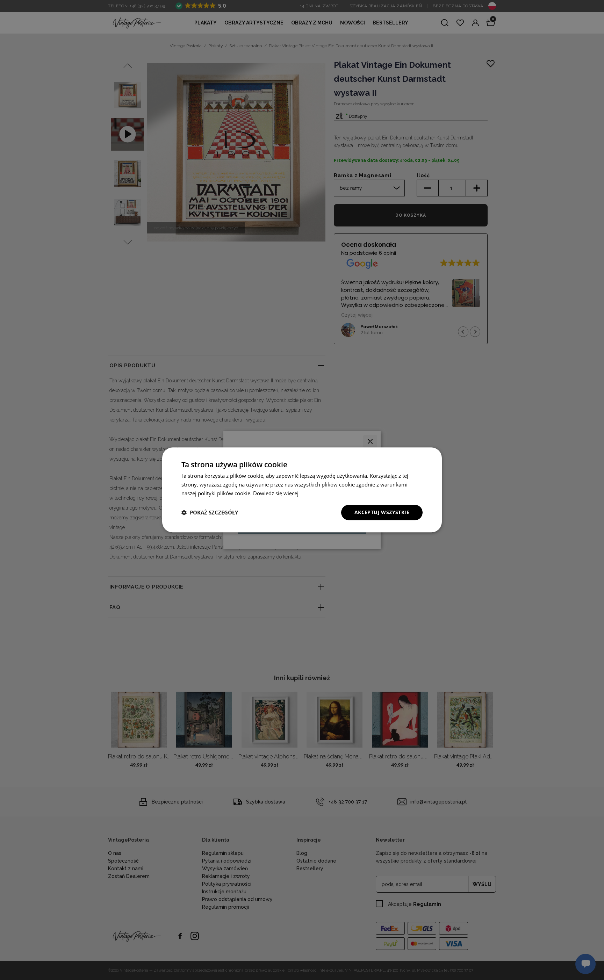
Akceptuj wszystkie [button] (381, 512)
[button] (209, 512)
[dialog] (302, 489)
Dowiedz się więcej (276, 493)
